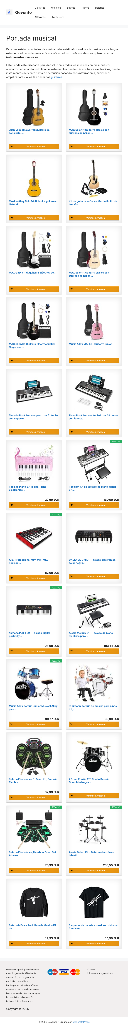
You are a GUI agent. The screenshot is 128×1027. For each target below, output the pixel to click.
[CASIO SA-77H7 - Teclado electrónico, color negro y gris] (93, 537)
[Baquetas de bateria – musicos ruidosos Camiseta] (93, 902)
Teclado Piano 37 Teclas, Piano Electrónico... (27, 488)
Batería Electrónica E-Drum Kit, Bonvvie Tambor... (33, 780)
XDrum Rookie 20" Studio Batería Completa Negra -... (89, 780)
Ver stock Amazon (35, 146)
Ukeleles (56, 7)
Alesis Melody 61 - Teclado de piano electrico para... (91, 634)
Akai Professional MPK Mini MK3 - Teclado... (29, 561)
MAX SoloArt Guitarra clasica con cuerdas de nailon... (89, 131)
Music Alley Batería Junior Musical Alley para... (33, 707)
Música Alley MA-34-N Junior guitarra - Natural (33, 203)
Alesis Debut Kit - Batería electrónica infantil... (91, 854)
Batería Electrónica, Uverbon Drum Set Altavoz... (32, 854)
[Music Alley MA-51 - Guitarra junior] (93, 321)
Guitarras (40, 7)
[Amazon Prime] (55, 494)
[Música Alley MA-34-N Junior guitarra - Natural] (34, 178)
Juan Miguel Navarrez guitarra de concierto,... (29, 131)
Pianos (85, 7)
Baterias (99, 7)
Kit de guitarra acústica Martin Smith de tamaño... (93, 203)
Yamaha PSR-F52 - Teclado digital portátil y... (29, 634)
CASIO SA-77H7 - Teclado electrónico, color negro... (92, 561)
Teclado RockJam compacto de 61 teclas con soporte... (34, 417)
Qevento (23, 12)
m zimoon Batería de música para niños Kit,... (93, 707)
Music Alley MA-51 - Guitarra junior (90, 344)
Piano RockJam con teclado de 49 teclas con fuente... (93, 417)
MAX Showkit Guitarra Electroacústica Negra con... (32, 345)
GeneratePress (81, 1021)
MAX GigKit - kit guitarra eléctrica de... (32, 272)
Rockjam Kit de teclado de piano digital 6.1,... (92, 488)
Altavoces (40, 17)
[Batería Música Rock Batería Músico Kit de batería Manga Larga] (34, 902)
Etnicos (71, 7)
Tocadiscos (58, 17)
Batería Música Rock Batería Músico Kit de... (33, 927)
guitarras (56, 77)
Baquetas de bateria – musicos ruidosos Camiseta (93, 927)
